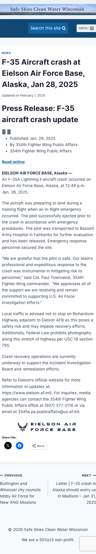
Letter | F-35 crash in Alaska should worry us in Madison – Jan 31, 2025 (74, 489)
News (6, 53)
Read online (13, 162)
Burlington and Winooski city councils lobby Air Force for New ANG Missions (20, 489)
